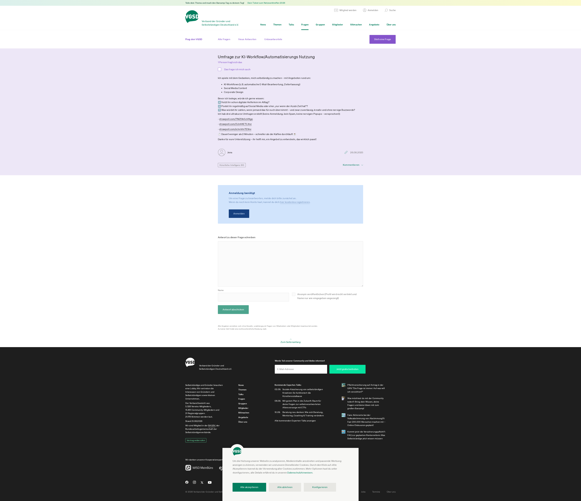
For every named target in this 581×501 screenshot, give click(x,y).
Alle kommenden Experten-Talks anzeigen (295, 420)
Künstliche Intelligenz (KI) (232, 165)
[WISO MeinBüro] (199, 468)
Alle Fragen (224, 39)
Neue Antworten (247, 39)
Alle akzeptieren (249, 487)
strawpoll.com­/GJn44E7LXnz (235, 123)
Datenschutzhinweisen (299, 472)
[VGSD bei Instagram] (194, 483)
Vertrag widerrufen (196, 440)
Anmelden (239, 213)
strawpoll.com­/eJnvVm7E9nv (235, 129)
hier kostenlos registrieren (295, 202)
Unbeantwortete (273, 39)
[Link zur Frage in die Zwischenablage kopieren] (347, 152)
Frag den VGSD (193, 39)
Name (221, 290)
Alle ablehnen (284, 487)
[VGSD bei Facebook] (186, 483)
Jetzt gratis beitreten (347, 369)
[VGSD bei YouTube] (210, 484)
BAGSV (211, 425)
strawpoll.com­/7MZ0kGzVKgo (236, 118)
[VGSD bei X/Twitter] (202, 484)
